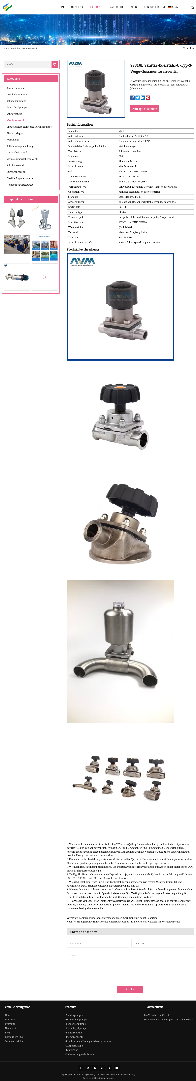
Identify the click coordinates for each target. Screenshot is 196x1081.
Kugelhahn (13, 139)
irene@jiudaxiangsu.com (101, 1078)
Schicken (130, 989)
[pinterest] (95, 1068)
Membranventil (30, 48)
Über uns (77, 7)
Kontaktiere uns (155, 7)
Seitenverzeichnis (15, 1041)
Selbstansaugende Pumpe (21, 146)
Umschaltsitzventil (17, 152)
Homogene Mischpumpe (20, 184)
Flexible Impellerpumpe (20, 178)
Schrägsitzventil (15, 165)
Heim (61, 7)
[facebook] (81, 1068)
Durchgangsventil (16, 171)
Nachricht (116, 7)
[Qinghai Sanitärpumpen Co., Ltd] (7, 7)
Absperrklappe (15, 133)
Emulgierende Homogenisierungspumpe (29, 126)
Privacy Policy (128, 1074)
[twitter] (88, 1068)
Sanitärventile (14, 113)
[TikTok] (109, 1068)
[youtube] (117, 1068)
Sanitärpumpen (15, 88)
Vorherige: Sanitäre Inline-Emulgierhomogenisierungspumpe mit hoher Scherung (112, 917)
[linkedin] (102, 1068)
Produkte (96, 7)
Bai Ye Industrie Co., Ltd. (157, 1015)
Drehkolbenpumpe (17, 94)
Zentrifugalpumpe (17, 107)
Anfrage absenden (144, 109)
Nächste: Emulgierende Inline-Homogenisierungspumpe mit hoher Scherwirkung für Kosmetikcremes (123, 921)
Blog (133, 7)
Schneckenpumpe (16, 101)
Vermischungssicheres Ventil (22, 159)
